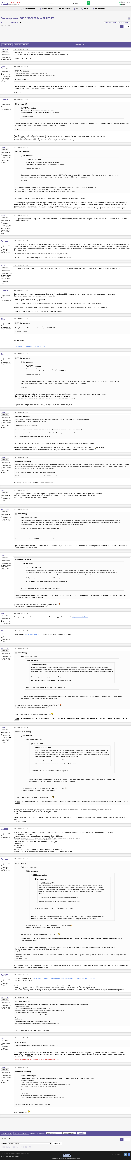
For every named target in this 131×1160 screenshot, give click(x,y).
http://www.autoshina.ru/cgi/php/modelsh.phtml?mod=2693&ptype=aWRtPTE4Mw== (63, 978)
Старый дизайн (64, 9)
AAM (3, 614)
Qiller (3, 67)
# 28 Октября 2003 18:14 (21, 631)
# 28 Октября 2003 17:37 (21, 318)
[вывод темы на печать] (129, 19)
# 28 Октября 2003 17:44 (21, 412)
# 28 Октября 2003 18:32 (21, 1038)
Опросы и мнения (25, 23)
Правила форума (47, 9)
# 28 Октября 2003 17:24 (21, 290)
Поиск (86, 9)
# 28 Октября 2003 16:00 (21, 49)
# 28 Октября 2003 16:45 (21, 215)
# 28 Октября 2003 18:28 (21, 858)
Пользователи (100, 9)
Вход (123, 4)
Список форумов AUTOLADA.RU (9, 23)
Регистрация (125, 2)
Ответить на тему (21, 45)
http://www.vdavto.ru (32, 634)
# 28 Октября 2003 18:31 (21, 997)
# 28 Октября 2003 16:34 (21, 99)
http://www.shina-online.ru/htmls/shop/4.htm (31, 346)
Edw (2, 354)
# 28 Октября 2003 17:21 (21, 265)
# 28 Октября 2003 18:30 (21, 974)
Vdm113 (4, 216)
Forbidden (5, 241)
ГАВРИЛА (4, 49)
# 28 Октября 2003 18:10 (21, 555)
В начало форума (29, 9)
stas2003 (4, 829)
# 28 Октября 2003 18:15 (21, 648)
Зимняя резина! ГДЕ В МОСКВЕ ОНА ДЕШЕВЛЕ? (27, 18)
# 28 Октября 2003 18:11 (21, 613)
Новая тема (7, 45)
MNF (2, 1038)
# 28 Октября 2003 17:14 (21, 240)
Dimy (3, 319)
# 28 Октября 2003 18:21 (21, 727)
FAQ (77, 9)
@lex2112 (5, 491)
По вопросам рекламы (7, 1156)
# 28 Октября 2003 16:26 (21, 66)
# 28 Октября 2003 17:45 (21, 457)
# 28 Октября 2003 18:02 (21, 509)
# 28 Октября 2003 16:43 (21, 147)
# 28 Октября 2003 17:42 (21, 353)
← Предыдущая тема (110, 22)
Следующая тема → (124, 22)
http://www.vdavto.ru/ (80, 617)
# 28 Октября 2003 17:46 (21, 490)
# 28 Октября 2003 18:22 (21, 828)
